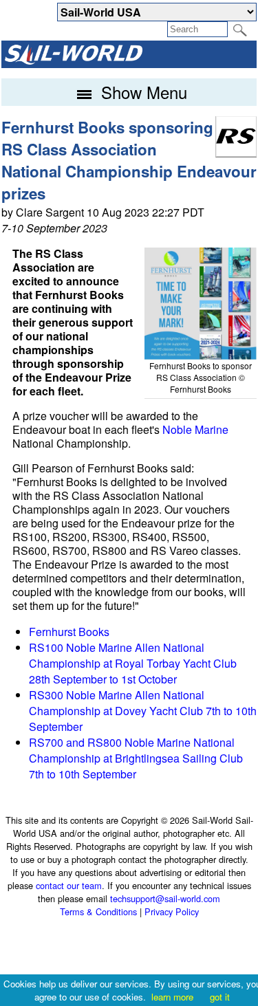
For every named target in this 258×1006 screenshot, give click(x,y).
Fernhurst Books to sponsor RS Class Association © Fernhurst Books (200, 377)
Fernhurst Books (69, 631)
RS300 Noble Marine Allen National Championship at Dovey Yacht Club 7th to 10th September (143, 710)
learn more (172, 996)
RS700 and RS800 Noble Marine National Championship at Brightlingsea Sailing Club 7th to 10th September (136, 758)
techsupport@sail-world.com (165, 898)
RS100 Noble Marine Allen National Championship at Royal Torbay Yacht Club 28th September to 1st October (133, 663)
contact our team (69, 885)
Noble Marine (195, 429)
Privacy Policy (171, 911)
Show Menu (141, 92)
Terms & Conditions (98, 911)
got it (220, 996)
